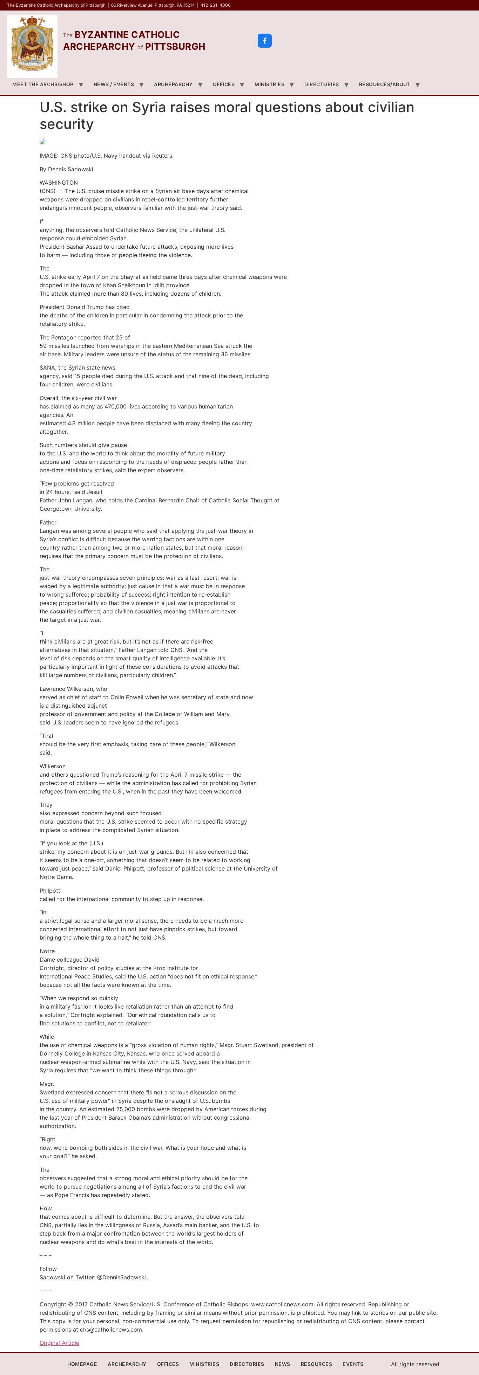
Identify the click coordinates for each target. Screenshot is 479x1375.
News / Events (114, 84)
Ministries (269, 84)
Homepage (82, 1364)
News (282, 1364)
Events (353, 1364)
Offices (224, 84)
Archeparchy (173, 84)
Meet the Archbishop (43, 84)
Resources (316, 1364)
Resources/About (385, 84)
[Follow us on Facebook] (265, 41)
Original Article (59, 1342)
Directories (321, 84)
